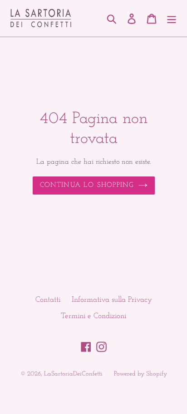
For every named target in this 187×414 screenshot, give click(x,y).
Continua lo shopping (87, 185)
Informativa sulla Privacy (112, 300)
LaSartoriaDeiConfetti (73, 374)
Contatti (47, 300)
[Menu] (172, 18)
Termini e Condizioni (93, 316)
